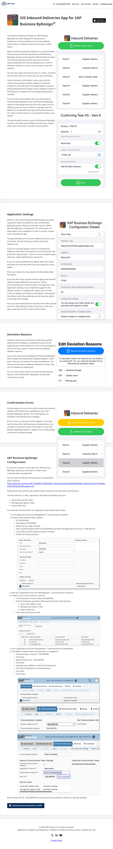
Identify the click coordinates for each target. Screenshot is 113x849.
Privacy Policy (56, 840)
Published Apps (106, 4)
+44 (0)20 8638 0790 (62, 4)
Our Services (86, 4)
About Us (75, 4)
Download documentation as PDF (27, 805)
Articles (96, 4)
